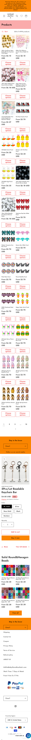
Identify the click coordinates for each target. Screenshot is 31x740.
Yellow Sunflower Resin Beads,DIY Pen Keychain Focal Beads (8, 52)
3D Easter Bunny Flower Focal (8, 339)
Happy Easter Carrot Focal (22, 307)
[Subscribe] (25, 446)
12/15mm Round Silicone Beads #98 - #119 (22, 578)
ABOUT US (7, 659)
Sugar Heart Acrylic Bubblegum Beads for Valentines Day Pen (21, 85)
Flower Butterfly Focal (21, 277)
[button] (4, 16)
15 (26, 424)
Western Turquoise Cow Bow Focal (7, 245)
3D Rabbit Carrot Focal (7, 150)
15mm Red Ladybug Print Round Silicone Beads (8, 84)
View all (15, 613)
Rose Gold (7, 511)
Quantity (4, 520)
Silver (17, 506)
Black (18, 511)
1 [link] (3, 424)
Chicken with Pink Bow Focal (22, 150)
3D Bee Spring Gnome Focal (21, 403)
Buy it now (15, 538)
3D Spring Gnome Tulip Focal (22, 371)
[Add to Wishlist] (13, 37)
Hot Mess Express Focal (22, 116)
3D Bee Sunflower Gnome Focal (8, 403)
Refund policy (8, 655)
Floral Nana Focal (6, 277)
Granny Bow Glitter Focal (22, 245)
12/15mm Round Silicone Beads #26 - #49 (22, 601)
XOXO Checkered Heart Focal (7, 308)
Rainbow (7, 516)
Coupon (6, 641)
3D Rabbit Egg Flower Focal (7, 182)
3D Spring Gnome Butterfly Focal (6, 371)
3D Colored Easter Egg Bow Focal (21, 339)
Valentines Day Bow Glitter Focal (22, 214)
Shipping (4, 499)
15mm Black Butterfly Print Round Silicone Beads (22, 182)
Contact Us (7, 637)
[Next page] (15, 429)
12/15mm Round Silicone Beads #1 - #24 (8, 578)
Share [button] (6, 547)
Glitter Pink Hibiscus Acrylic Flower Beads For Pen (22, 52)
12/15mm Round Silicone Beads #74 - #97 (8, 601)
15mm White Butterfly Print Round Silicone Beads (7, 215)
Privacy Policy (8, 646)
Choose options (8, 63)
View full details (21, 547)
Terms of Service (9, 650)
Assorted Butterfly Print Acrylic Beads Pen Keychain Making (7, 118)
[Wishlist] (21, 16)
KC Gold (7, 506)
